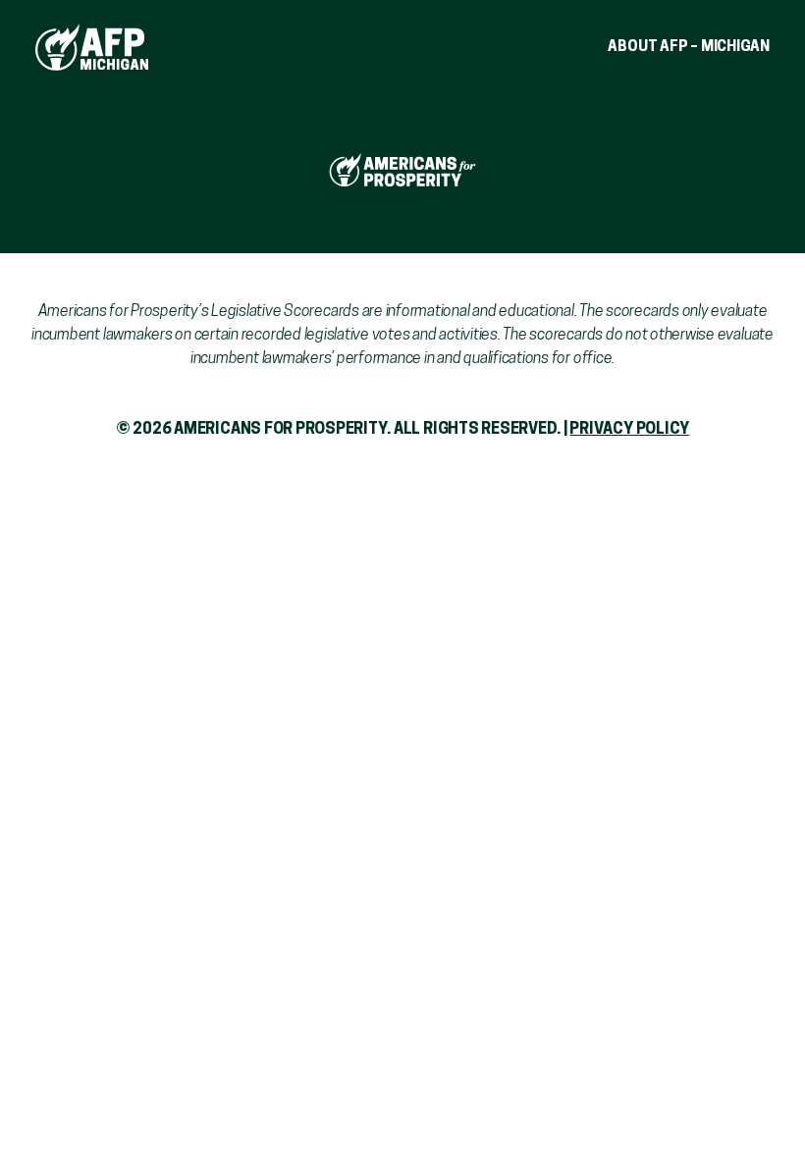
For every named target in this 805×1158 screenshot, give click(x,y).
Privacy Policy (629, 430)
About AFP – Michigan (689, 47)
